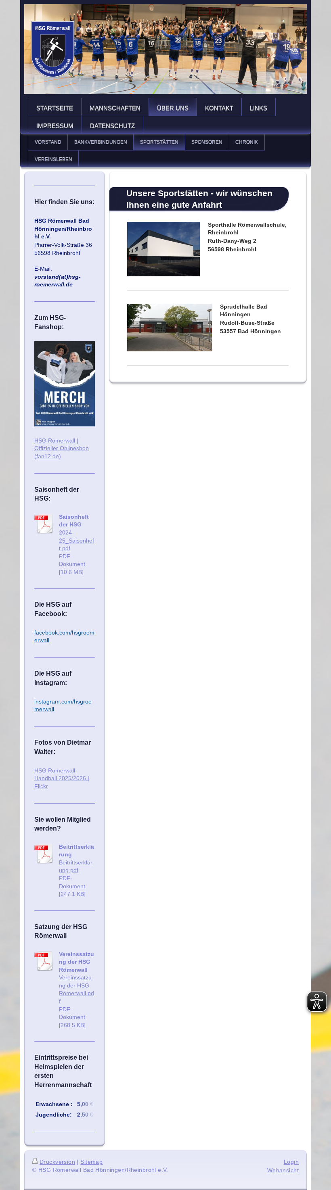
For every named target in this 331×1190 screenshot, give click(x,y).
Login (291, 1162)
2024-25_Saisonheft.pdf (76, 540)
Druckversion (57, 1162)
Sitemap (91, 1162)
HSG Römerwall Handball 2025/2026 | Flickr (61, 778)
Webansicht (283, 1170)
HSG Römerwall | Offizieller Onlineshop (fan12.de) (61, 448)
